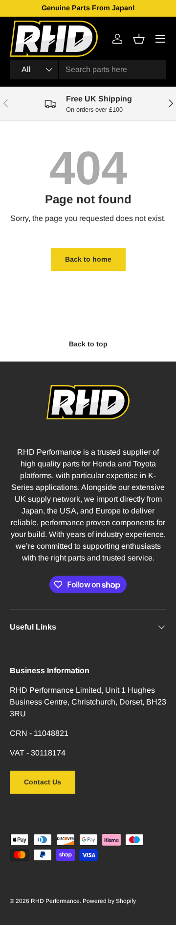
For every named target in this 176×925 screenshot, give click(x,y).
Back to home (88, 259)
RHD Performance (55, 901)
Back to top (88, 344)
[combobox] (88, 69)
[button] (139, 38)
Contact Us (42, 782)
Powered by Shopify (109, 901)
